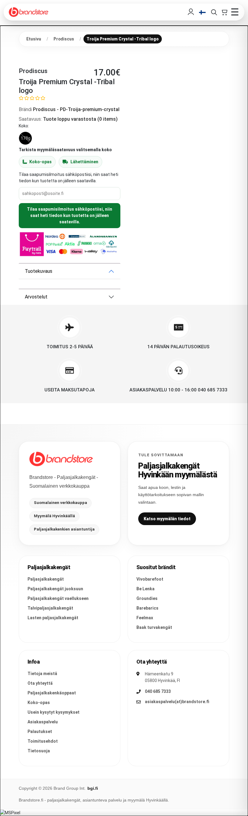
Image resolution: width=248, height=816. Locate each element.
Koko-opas (40, 161)
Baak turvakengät (154, 627)
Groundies (147, 598)
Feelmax (144, 617)
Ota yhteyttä (40, 683)
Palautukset (40, 731)
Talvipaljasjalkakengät (50, 608)
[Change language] (202, 12)
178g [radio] (26, 138)
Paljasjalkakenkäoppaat (52, 692)
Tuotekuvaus (38, 271)
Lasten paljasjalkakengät (53, 617)
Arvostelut (36, 297)
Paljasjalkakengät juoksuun (55, 588)
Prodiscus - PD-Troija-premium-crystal (76, 109)
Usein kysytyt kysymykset (54, 712)
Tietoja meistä (42, 673)
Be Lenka (145, 588)
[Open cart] (224, 12)
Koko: (24, 125)
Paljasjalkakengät (46, 579)
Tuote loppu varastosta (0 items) (80, 119)
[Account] (191, 12)
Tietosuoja (39, 750)
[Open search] (214, 12)
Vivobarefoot (149, 579)
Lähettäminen (84, 161)
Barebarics (147, 608)
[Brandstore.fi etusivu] (61, 459)
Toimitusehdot (43, 741)
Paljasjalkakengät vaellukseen (58, 598)
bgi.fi (92, 788)
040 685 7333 (158, 691)
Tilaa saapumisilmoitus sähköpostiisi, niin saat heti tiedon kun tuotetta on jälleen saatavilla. (69, 215)
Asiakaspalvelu (43, 721)
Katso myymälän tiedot (167, 518)
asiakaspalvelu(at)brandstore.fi (177, 701)
